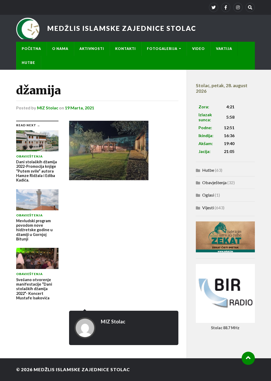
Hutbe (28, 63)
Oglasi (208, 194)
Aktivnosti (91, 49)
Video (198, 49)
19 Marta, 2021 (79, 107)
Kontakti (125, 49)
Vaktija (224, 49)
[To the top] (248, 358)
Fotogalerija (162, 49)
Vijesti (208, 207)
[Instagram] (238, 7)
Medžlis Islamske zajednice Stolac (121, 28)
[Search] (250, 7)
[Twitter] (213, 7)
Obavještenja (214, 182)
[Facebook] (226, 7)
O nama (60, 49)
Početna (31, 49)
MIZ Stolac (47, 107)
